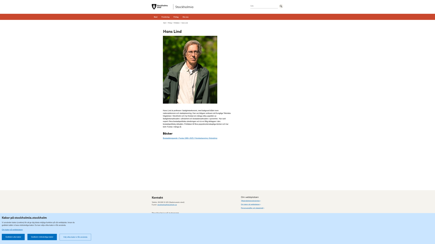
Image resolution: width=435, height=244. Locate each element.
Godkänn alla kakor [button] (13, 237)
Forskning (165, 17)
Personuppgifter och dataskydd (252, 208)
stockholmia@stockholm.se (167, 205)
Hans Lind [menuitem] (184, 23)
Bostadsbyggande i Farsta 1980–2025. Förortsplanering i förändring (190, 138)
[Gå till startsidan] (160, 6)
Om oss (185, 17)
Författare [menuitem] (177, 23)
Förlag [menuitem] (170, 23)
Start (155, 17)
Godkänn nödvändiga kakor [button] (42, 237)
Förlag (176, 17)
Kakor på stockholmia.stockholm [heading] (24, 217)
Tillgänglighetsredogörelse (250, 201)
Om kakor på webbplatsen (250, 204)
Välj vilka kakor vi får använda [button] (75, 237)
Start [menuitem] (164, 23)
